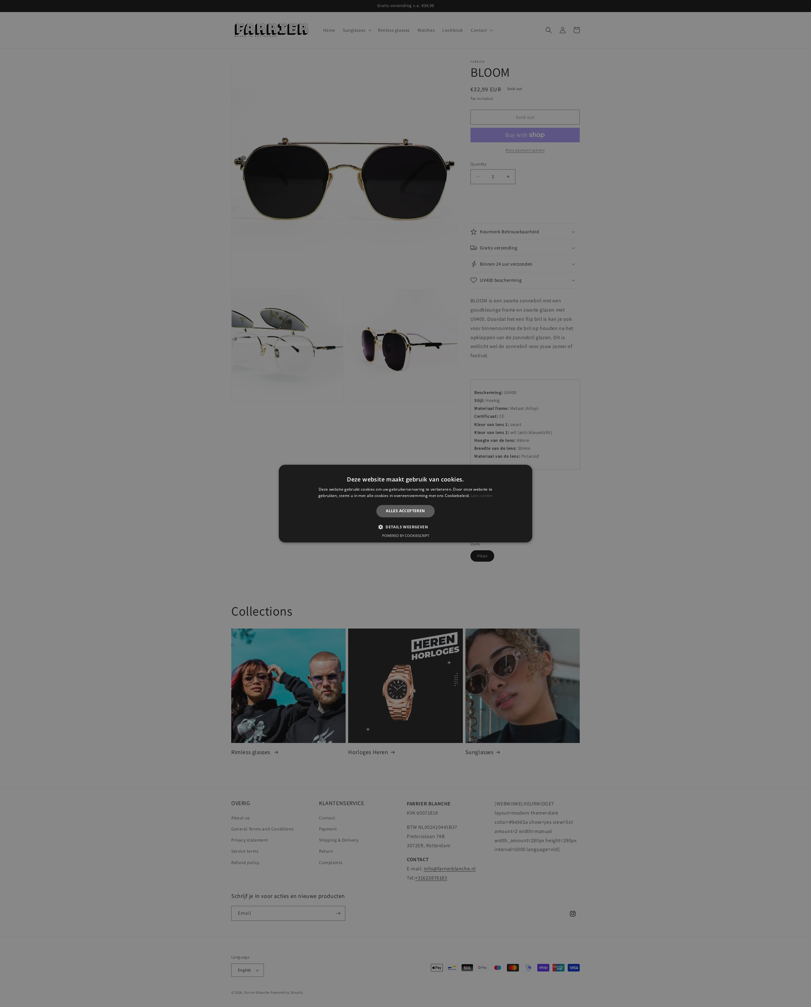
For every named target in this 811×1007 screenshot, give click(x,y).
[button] (405, 527)
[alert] (405, 503)
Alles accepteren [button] (405, 511)
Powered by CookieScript (405, 535)
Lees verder (482, 495)
